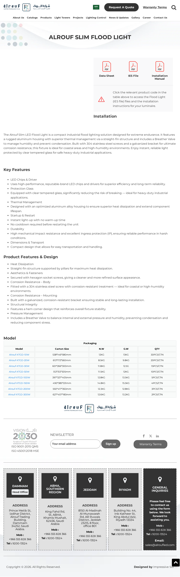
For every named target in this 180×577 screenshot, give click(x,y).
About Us (18, 17)
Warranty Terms (155, 7)
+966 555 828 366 (20, 539)
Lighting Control (96, 17)
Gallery (135, 17)
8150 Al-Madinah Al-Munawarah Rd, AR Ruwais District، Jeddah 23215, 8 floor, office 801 (89, 518)
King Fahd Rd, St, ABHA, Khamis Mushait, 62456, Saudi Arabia (55, 518)
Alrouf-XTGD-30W (19, 366)
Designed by (143, 567)
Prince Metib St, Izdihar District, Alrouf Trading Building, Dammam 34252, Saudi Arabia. (20, 520)
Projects (78, 17)
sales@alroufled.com (160, 545)
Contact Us (160, 17)
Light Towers (62, 17)
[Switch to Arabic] (96, 7)
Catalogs (32, 17)
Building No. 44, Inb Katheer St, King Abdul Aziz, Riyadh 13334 (125, 515)
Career (147, 17)
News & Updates (119, 17)
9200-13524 (19, 543)
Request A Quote (121, 7)
